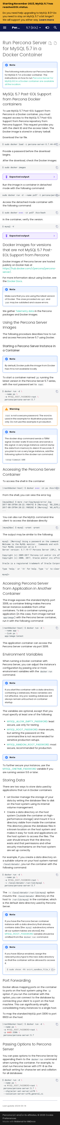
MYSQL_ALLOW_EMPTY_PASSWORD (27, 721)
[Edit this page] (55, 43)
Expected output (19, 176)
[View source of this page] (50, 43)
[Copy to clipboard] (57, 144)
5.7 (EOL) (32, 28)
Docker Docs (14, 281)
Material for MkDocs (25, 1121)
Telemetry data (25, 311)
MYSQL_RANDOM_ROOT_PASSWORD (28, 744)
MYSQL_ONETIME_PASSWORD (19, 768)
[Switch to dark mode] (47, 27)
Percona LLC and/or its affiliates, (20, 1115)
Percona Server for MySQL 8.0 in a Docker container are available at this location (29, 81)
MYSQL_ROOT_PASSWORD (22, 729)
